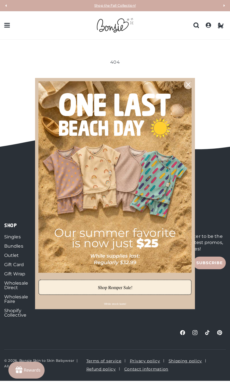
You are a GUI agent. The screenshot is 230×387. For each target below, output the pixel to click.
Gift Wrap (14, 274)
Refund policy (101, 369)
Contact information (146, 369)
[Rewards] (26, 370)
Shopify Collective (15, 313)
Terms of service (103, 360)
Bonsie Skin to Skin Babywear (47, 360)
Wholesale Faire (16, 299)
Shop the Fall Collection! (115, 5)
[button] (7, 25)
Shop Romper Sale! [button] (115, 287)
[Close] (188, 84)
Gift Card (14, 264)
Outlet (11, 255)
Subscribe (209, 262)
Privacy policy (145, 360)
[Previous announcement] (6, 5)
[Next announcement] (224, 5)
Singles (12, 236)
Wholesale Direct (16, 285)
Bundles (13, 246)
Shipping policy (185, 360)
